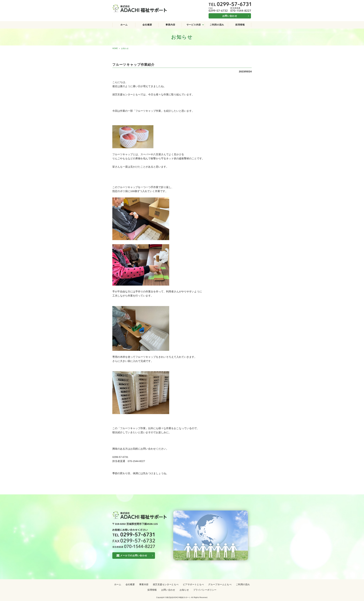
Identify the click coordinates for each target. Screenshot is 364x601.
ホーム (124, 24)
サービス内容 (194, 24)
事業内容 (170, 24)
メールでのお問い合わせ (133, 555)
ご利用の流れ (217, 24)
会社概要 (147, 24)
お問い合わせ (229, 16)
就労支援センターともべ (165, 584)
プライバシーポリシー (205, 590)
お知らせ (184, 590)
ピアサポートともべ (193, 584)
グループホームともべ (219, 584)
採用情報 (240, 24)
